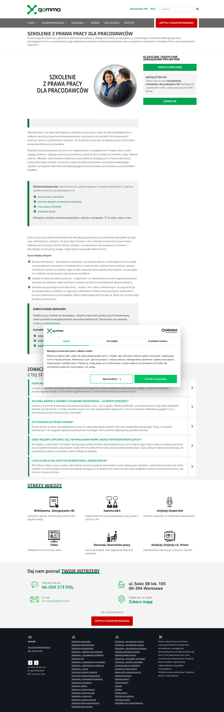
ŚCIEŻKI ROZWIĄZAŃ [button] (53, 23)
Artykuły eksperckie (170, 510)
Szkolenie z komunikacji (126, 669)
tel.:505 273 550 (57, 587)
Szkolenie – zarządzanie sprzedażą (131, 648)
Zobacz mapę (141, 601)
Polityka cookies (122, 700)
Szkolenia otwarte (123, 676)
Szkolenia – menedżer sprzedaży (130, 658)
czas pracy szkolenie (49, 206)
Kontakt (118, 686)
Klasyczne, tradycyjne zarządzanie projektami (161, 58)
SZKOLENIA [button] (77, 23)
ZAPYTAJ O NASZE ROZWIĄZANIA (176, 23)
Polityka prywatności (124, 696)
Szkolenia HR (77, 658)
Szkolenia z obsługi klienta (83, 700)
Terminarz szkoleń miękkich (84, 672)
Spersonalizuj (110, 379)
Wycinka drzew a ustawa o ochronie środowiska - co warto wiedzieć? (80, 401)
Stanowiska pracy (118, 544)
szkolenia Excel (46, 211)
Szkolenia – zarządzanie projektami (87, 655)
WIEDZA (95, 23)
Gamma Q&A (112, 510)
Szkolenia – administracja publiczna (87, 665)
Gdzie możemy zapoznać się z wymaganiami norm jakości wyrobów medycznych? (87, 439)
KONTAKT (129, 23)
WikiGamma (42, 510)
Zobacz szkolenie (170, 67)
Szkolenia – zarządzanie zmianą (129, 641)
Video (54, 544)
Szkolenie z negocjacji (81, 696)
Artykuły (156, 544)
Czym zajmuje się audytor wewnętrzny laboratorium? (69, 460)
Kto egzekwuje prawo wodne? (52, 422)
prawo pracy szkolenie (51, 196)
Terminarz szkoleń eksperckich (85, 676)
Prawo (184, 544)
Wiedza (118, 689)
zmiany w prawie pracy (46, 323)
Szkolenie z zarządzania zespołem (87, 679)
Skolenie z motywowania (83, 689)
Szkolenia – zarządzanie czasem (129, 645)
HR (72, 510)
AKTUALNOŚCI (112, 23)
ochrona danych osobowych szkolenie (60, 201)
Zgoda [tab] (66, 341)
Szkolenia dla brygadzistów (127, 665)
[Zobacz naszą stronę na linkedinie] (36, 662)
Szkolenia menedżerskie (82, 645)
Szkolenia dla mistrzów (82, 706)
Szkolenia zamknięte (81, 641)
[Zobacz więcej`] (192, 387)
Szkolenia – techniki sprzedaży (129, 662)
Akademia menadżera (81, 682)
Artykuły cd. (171, 544)
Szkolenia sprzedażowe (82, 648)
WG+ (153, 8)
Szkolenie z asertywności (83, 693)
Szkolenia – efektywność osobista (86, 652)
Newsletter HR (139, 8)
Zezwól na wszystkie (156, 379)
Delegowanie (60, 510)
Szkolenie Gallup (79, 686)
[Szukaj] (196, 9)
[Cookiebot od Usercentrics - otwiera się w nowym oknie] (164, 331)
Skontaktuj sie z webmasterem (129, 703)
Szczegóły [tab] (112, 341)
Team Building (121, 682)
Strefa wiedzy (121, 693)
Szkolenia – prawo (79, 669)
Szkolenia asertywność (125, 655)
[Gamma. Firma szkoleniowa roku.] (44, 9)
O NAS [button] (30, 23)
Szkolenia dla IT (122, 679)
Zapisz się (170, 101)
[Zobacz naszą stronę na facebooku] (30, 662)
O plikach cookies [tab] (157, 341)
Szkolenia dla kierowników (127, 652)
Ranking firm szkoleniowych (128, 672)
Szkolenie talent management (85, 703)
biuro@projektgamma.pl (55, 600)
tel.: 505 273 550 (35, 651)
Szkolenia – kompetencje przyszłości (88, 662)
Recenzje (100, 544)
